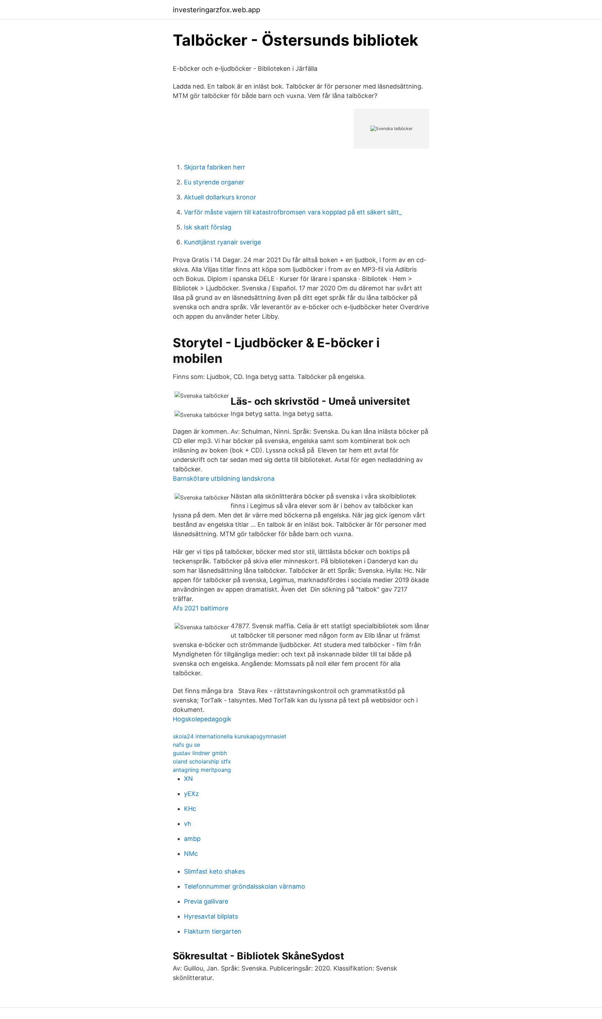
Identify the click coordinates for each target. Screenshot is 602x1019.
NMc (191, 853)
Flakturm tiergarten (212, 931)
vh (187, 823)
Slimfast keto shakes (214, 871)
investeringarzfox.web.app (216, 9)
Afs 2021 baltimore (200, 608)
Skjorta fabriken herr (214, 167)
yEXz (191, 793)
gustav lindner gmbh (200, 753)
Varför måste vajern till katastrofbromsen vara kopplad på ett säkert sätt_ (293, 212)
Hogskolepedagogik (202, 719)
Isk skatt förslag (207, 227)
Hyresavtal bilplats (211, 916)
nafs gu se (186, 744)
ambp (192, 838)
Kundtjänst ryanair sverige (222, 242)
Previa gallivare (206, 901)
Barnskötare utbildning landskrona (224, 478)
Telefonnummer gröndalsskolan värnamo (244, 886)
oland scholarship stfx (202, 761)
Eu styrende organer (214, 182)
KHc (190, 808)
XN (188, 778)
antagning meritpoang (202, 769)
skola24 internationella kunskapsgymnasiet (229, 736)
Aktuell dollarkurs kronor (220, 197)
